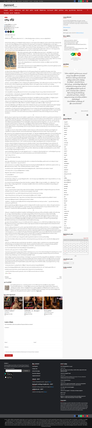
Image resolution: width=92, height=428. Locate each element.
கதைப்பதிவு (9, 1)
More (50, 381)
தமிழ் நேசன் (66, 169)
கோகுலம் (65, 155)
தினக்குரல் (66, 184)
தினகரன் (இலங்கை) (67, 182)
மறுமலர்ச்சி (66, 215)
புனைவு (66, 10)
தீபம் (65, 196)
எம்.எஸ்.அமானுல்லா (71, 387)
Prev (64, 115)
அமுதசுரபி (66, 121)
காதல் (23, 10)
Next (87, 115)
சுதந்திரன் (65, 161)
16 (86, 246)
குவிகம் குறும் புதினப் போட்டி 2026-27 (70, 40)
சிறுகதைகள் (9, 5)
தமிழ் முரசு (66, 171)
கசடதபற (65, 140)
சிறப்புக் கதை (79, 10)
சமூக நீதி (36, 10)
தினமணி (65, 188)
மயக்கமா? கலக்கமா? (9, 310)
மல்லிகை (65, 217)
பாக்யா (65, 207)
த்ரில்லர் (56, 10)
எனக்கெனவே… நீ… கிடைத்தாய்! (32, 310)
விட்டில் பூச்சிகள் (47, 310)
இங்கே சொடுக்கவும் (66, 27)
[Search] (87, 10)
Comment (7, 327)
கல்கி (65, 146)
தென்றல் (65, 198)
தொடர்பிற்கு (41, 1)
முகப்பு (5, 1)
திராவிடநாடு (66, 194)
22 (82, 248)
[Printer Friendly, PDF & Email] (8, 273)
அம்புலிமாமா (66, 123)
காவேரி (65, 148)
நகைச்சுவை (61, 10)
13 (75, 246)
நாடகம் (11, 12)
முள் (64, 392)
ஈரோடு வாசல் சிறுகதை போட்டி (69, 46)
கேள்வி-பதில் (14, 1)
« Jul (75, 255)
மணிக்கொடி (66, 213)
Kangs (62, 380)
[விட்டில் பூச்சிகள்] (52, 303)
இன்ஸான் (65, 128)
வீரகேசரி (65, 229)
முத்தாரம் (65, 219)
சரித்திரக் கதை (43, 10)
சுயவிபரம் (30, 1)
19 (72, 248)
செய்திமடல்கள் (34, 368)
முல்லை (65, 221)
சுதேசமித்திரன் (66, 163)
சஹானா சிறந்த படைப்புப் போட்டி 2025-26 (71, 49)
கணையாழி (66, 142)
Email (35, 342)
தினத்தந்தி (66, 186)
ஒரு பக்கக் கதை (72, 10)
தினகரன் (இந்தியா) (67, 180)
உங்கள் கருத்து (36, 1)
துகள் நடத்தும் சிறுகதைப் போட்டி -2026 (71, 42)
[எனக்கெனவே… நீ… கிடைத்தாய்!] (33, 303)
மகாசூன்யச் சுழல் (68, 373)
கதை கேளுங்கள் (35, 366)
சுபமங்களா (66, 165)
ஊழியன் (65, 138)
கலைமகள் (66, 144)
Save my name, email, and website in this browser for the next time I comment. (22, 351)
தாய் (65, 175)
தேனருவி (65, 200)
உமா (64, 136)
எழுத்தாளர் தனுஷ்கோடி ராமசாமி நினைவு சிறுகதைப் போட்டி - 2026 (75, 48)
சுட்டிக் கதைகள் (50, 10)
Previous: (8, 278)
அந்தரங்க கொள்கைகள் (36, 375)
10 (65, 246)
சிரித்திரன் (66, 159)
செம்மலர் (65, 167)
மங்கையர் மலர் (66, 211)
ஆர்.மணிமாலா (28, 312)
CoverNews (43, 426)
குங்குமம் (65, 150)
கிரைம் (27, 10)
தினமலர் (65, 192)
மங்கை (65, 209)
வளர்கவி (7, 312)
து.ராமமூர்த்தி (14, 24)
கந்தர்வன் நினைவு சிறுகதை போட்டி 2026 (71, 41)
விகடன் (65, 225)
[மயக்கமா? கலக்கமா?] (13, 303)
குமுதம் (65, 153)
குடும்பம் (31, 10)
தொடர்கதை (6, 12)
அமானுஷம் (6, 10)
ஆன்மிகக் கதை (18, 10)
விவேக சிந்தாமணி (67, 227)
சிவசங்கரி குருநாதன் (49, 312)
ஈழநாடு (65, 132)
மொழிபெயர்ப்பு (17, 12)
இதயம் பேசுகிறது (67, 126)
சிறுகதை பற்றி (19, 1)
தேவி (65, 202)
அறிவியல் (11, 10)
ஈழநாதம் (65, 134)
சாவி (65, 157)
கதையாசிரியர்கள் (25, 1)
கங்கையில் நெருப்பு (67, 380)
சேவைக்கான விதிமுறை (36, 373)
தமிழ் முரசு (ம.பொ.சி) (67, 173)
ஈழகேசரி (65, 130)
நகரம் (71, 366)
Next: (59, 278)
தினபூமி (65, 190)
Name (6, 342)
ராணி (65, 223)
